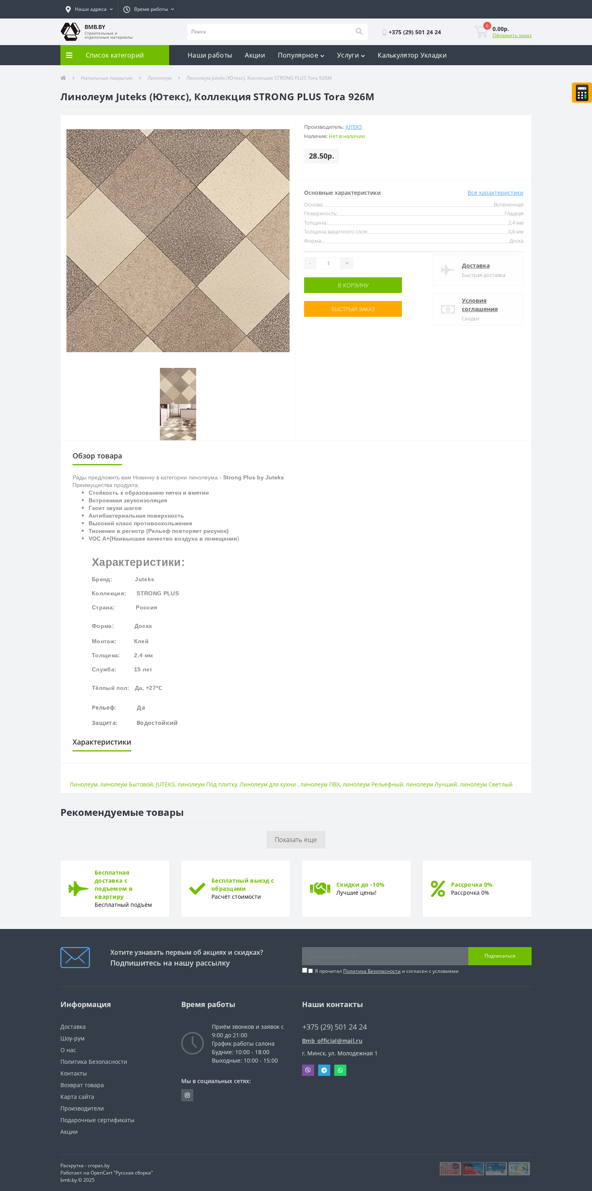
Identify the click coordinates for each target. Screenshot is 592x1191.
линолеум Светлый (486, 784)
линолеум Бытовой (126, 784)
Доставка (476, 265)
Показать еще (296, 839)
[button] (89, 9)
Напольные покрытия (106, 77)
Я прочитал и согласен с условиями (387, 971)
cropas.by (99, 1165)
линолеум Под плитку (207, 784)
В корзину (329, 285)
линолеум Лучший (431, 784)
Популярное (298, 55)
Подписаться (499, 955)
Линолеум (159, 77)
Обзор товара (97, 455)
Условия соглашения (480, 305)
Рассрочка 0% (472, 884)
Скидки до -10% (360, 884)
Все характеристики (496, 192)
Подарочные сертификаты (97, 1120)
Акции (255, 55)
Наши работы (210, 55)
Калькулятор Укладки (412, 55)
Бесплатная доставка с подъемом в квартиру (113, 884)
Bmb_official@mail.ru (332, 1040)
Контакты (73, 1073)
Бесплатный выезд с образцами (242, 884)
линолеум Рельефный (373, 784)
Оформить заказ (512, 35)
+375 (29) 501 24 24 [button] (334, 1027)
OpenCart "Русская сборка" (122, 1172)
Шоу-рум (72, 1038)
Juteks (354, 126)
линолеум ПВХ (320, 784)
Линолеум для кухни (269, 784)
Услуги (348, 55)
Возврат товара (82, 1085)
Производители (82, 1108)
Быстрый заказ (329, 309)
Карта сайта (77, 1096)
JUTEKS (165, 784)
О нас (68, 1050)
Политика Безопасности (372, 971)
